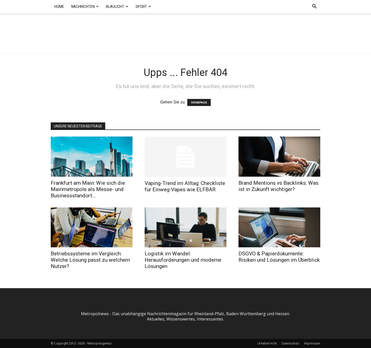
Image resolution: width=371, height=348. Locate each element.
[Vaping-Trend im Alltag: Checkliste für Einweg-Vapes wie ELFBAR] (185, 157)
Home (59, 7)
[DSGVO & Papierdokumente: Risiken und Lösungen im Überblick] (279, 227)
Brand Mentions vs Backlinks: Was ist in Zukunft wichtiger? (278, 186)
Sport (141, 7)
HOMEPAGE (199, 102)
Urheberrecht (267, 343)
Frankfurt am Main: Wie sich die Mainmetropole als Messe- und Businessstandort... (88, 189)
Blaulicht (115, 7)
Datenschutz (290, 343)
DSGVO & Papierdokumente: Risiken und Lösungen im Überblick (279, 257)
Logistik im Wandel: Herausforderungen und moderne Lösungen (183, 260)
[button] (314, 7)
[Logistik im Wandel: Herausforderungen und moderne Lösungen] (185, 227)
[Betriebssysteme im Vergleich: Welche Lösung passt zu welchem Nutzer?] (91, 227)
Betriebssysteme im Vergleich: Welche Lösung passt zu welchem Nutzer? (90, 260)
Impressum (312, 343)
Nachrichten (83, 7)
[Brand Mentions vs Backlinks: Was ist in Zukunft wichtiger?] (279, 157)
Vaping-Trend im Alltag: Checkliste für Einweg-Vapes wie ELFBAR (185, 186)
